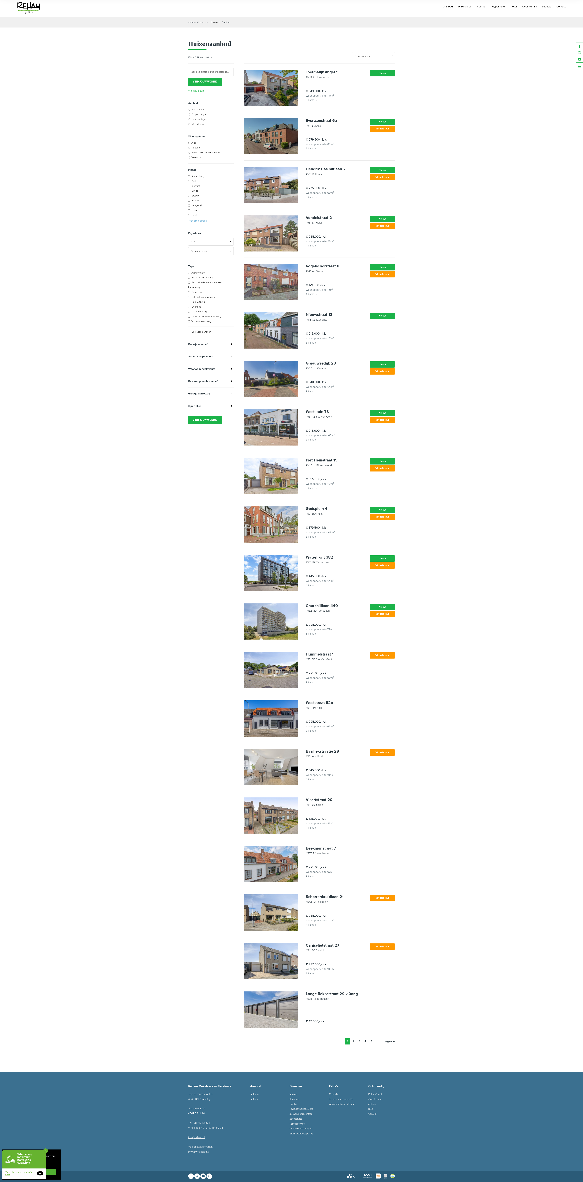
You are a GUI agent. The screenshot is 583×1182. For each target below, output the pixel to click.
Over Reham (375, 1099)
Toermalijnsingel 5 (322, 72)
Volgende (389, 1041)
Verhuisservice (297, 1123)
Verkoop (294, 1094)
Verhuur (481, 6)
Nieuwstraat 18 (319, 314)
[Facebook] (579, 46)
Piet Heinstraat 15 (322, 460)
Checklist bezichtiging (301, 1128)
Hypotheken (499, 6)
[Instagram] (579, 52)
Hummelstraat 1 (320, 654)
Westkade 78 (317, 411)
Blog (370, 1108)
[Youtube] (579, 59)
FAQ (514, 6)
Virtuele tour (382, 128)
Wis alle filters (196, 90)
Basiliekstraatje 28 (322, 751)
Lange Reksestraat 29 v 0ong (332, 993)
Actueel (372, 1104)
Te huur (254, 1099)
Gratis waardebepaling (301, 1133)
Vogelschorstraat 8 (322, 266)
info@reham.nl (196, 1137)
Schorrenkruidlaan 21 (325, 896)
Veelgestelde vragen (200, 1146)
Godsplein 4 (316, 508)
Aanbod (448, 6)
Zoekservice (296, 1118)
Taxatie (293, 1104)
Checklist (333, 1094)
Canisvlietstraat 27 (322, 945)
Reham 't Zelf (375, 1094)
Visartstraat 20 (319, 799)
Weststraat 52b (319, 702)
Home (214, 22)
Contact (561, 6)
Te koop (254, 1094)
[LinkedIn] (579, 66)
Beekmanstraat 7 (321, 848)
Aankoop (294, 1099)
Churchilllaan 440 (322, 605)
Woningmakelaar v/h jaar (342, 1104)
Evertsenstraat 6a (321, 120)
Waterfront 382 (319, 557)
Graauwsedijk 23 (321, 363)
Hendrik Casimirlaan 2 (326, 169)
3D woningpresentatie (301, 1113)
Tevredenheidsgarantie (341, 1099)
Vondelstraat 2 (319, 217)
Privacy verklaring (198, 1151)
